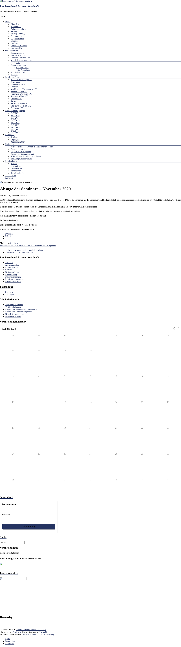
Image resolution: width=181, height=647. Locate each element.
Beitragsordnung (18, 34)
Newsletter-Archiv (13, 316)
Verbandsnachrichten (14, 304)
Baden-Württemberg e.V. (21, 79)
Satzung (14, 31)
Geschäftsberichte (18, 55)
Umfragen (15, 43)
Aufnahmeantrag (12, 265)
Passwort (6, 514)
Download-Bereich (19, 46)
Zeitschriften (16, 171)
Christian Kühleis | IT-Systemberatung (38, 634)
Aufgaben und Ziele (19, 29)
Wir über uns (16, 26)
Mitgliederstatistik (18, 72)
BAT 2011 (15, 125)
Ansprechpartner (18, 142)
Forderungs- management (21, 159)
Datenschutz (10, 641)
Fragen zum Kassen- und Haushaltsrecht (22, 309)
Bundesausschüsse (18, 65)
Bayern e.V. (16, 82)
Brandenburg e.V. (18, 84)
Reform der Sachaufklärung (22, 154)
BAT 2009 (15, 127)
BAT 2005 (15, 132)
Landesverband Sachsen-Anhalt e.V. (19, 6)
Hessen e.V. (16, 87)
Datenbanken (16, 168)
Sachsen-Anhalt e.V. (19, 103)
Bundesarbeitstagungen (15, 110)
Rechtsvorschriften (13, 282)
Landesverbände (12, 77)
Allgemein (51, 245)
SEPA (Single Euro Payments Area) (26, 156)
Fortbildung (10, 134)
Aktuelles (15, 24)
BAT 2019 (15, 115)
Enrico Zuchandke (8, 245)
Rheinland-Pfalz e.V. (19, 96)
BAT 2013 (15, 123)
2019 (18, 62)
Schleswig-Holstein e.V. (21, 106)
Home (7, 22)
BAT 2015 (15, 120)
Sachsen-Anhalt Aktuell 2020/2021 (21, 252)
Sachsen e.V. (16, 101)
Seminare (14, 137)
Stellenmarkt (10, 175)
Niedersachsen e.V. (19, 91)
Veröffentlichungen (13, 307)
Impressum (9, 643)
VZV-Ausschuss (23, 70)
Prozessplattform (18, 149)
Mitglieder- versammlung (21, 60)
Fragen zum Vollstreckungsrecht (18, 312)
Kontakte (9, 178)
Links (7, 639)
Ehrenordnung (17, 36)
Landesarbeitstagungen (15, 279)
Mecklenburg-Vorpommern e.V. (24, 89)
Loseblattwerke (17, 166)
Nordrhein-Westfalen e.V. (21, 94)
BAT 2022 (15, 113)
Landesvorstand (12, 267)
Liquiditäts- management (21, 151)
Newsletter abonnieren (14, 314)
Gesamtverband (11, 50)
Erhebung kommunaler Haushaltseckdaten (24, 250)
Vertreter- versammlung (20, 58)
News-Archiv (16, 48)
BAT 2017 (15, 118)
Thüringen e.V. (17, 108)
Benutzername (9, 504)
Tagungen (15, 139)
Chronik (14, 41)
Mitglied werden (17, 38)
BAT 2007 (15, 130)
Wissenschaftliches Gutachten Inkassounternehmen (32, 147)
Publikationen (11, 161)
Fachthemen (10, 144)
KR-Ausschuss (22, 67)
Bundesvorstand (17, 53)
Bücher (14, 163)
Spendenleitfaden (18, 173)
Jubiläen (14, 75)
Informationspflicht (13, 277)
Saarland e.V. (16, 99)
